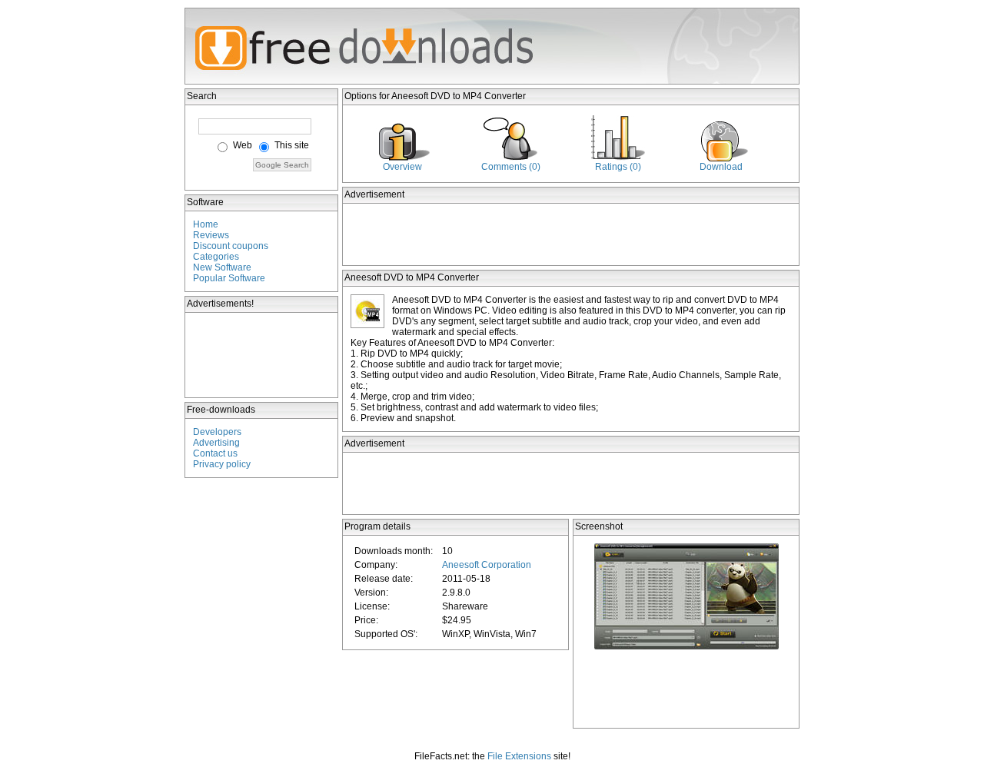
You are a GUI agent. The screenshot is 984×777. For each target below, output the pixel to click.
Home (205, 224)
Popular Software (229, 278)
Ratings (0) (618, 166)
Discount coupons (230, 246)
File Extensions (519, 756)
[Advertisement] (262, 355)
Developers (217, 432)
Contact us (215, 453)
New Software (222, 267)
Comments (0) (510, 166)
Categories (216, 256)
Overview (402, 166)
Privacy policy (222, 464)
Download (721, 166)
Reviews (211, 235)
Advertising (216, 442)
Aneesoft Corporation (486, 565)
